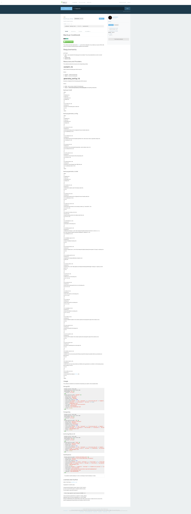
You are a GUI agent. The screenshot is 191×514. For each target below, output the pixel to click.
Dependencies (73, 31)
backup (79, 44)
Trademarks (66, 510)
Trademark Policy (105, 511)
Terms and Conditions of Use (88, 511)
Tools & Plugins (82, 2)
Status (109, 511)
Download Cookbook (119, 39)
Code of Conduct (82, 511)
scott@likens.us (74, 482)
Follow (102, 18)
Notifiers (76, 374)
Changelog (80, 31)
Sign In (128, 2)
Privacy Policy (95, 511)
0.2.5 (78, 18)
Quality (87, 31)
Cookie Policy (100, 511)
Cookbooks (74, 2)
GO (127, 8)
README (66, 31)
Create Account (122, 2)
